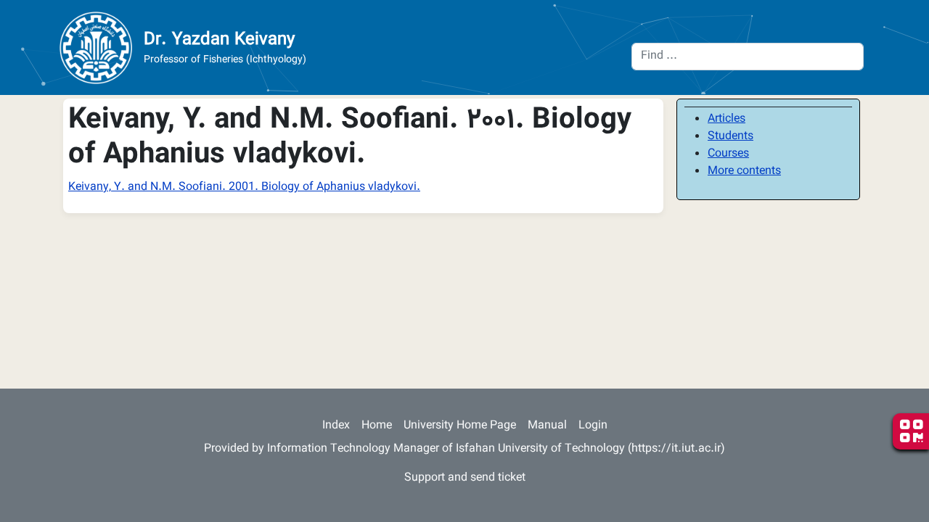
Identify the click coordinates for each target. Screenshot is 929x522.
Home (376, 426)
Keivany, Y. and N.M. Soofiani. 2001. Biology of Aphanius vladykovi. (244, 187)
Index (336, 426)
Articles (726, 119)
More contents (744, 171)
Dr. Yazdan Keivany (219, 40)
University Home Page (460, 426)
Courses (728, 154)
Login (592, 426)
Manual (547, 426)
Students (730, 137)
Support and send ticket (464, 478)
